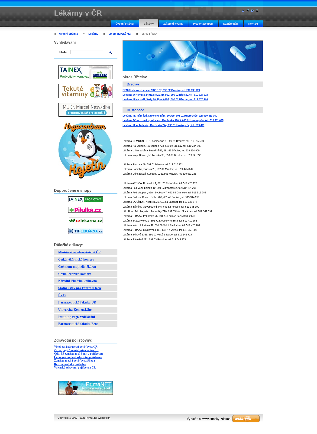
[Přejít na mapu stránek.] (247, 10)
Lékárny (149, 23)
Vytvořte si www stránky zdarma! (209, 419)
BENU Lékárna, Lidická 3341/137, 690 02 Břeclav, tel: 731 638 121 (161, 90)
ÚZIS (62, 295)
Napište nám (231, 23)
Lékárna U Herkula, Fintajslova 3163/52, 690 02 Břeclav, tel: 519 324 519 (165, 94)
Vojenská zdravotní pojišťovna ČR (75, 367)
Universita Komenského (75, 309)
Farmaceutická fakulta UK (77, 302)
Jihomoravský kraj (120, 33)
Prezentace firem (203, 23)
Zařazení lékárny (173, 23)
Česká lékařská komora (74, 274)
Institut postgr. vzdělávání (76, 317)
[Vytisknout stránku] (252, 10)
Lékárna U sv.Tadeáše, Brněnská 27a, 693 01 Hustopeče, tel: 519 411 (163, 125)
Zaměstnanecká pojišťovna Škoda (74, 360)
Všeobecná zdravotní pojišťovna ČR (75, 346)
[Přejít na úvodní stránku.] (243, 10)
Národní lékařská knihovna (77, 281)
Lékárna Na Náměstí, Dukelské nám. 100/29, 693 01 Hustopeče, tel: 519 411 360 (170, 115)
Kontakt (253, 23)
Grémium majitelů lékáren (77, 266)
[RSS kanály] (257, 10)
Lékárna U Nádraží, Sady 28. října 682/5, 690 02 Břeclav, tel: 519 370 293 (165, 99)
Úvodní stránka (125, 23)
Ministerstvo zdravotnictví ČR (79, 252)
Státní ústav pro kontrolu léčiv (79, 288)
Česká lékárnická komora (76, 259)
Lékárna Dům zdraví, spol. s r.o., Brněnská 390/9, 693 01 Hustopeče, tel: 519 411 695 (173, 120)
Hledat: (63, 52)
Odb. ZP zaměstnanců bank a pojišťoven (78, 353)
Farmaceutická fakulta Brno (78, 324)
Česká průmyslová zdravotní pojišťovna (78, 357)
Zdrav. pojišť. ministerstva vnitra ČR (76, 350)
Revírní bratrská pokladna (70, 364)
